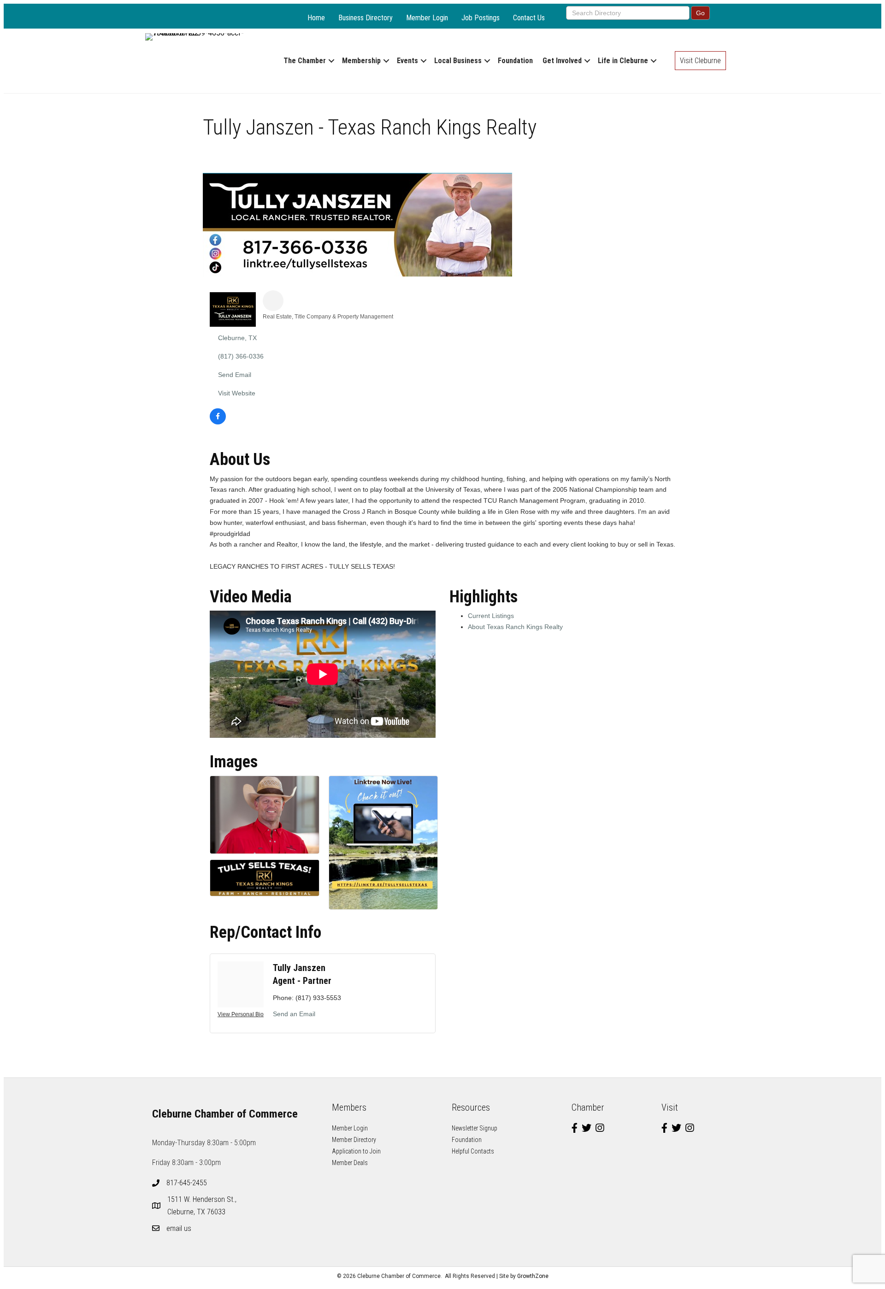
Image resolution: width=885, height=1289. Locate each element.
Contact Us (529, 17)
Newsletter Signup (474, 1128)
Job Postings (480, 17)
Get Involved (562, 60)
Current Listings (491, 615)
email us (178, 1228)
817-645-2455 (186, 1182)
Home (316, 17)
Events (407, 60)
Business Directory (365, 17)
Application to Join (356, 1151)
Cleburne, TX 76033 (202, 1205)
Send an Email (294, 1014)
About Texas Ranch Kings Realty (515, 626)
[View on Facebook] (218, 422)
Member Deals (350, 1162)
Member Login (427, 17)
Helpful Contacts (473, 1151)
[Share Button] (273, 300)
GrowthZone (533, 1276)
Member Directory (354, 1139)
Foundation (515, 60)
